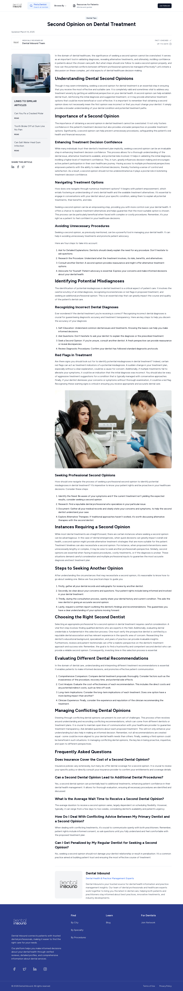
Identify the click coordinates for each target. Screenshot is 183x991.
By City (74, 922)
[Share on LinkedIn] (12, 166)
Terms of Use (149, 986)
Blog (108, 922)
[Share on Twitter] (23, 166)
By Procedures (78, 937)
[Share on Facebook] (18, 166)
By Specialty (77, 930)
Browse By (59, 5)
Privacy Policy (165, 986)
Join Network (164, 6)
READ (16, 118)
